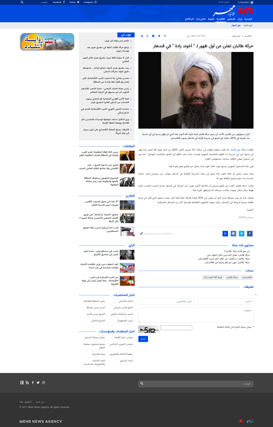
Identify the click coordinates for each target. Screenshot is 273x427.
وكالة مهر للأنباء (238, 150)
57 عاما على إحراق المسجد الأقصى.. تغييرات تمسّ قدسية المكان (101, 203)
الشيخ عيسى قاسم (96, 314)
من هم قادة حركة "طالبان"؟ (237, 251)
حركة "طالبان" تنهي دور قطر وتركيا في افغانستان (227, 262)
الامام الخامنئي (126, 301)
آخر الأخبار (189, 19)
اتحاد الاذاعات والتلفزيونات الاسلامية (94, 362)
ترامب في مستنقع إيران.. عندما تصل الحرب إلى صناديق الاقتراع (101, 252)
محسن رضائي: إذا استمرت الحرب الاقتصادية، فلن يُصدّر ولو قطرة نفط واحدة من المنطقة (105, 80)
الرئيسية (248, 19)
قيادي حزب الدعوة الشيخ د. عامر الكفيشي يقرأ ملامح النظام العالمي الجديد (98, 166)
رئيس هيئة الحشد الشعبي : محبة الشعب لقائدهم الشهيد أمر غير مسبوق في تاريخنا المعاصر (105, 90)
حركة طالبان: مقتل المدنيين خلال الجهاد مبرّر (228, 255)
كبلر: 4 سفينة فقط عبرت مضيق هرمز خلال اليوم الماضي (106, 59)
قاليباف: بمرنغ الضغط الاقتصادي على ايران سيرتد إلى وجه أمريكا (106, 131)
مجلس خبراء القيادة (123, 337)
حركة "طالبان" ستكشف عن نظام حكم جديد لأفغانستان (224, 259)
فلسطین (231, 19)
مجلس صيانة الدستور (94, 337)
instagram (89, 2)
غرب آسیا (248, 25)
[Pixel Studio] (239, 421)
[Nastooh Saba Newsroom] (248, 421)
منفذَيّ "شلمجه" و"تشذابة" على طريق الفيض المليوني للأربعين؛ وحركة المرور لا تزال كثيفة (98, 218)
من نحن (40, 402)
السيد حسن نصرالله (95, 308)
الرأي (132, 245)
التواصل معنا (25, 402)
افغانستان (247, 277)
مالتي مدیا (200, 19)
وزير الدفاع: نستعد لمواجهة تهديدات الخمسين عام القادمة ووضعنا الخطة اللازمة (105, 121)
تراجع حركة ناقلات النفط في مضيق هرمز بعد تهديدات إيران (108, 49)
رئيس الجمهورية (125, 321)
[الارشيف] (22, 383)
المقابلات (129, 146)
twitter (72, 2)
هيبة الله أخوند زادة (213, 277)
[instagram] (43, 383)
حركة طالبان (232, 277)
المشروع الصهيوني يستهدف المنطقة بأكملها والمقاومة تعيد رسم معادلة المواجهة (101, 181)
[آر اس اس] (27, 383)
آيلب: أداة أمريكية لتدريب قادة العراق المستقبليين (100, 229)
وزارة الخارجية (98, 354)
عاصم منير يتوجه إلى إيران (117, 41)
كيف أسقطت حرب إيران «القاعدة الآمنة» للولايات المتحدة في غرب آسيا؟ (99, 266)
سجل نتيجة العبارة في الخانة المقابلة (235, 327)
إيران (240, 19)
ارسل (143, 339)
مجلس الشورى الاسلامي (121, 344)
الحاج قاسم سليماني (123, 308)
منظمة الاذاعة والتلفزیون (121, 354)
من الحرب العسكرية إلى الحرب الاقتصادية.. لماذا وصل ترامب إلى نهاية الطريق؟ (100, 281)
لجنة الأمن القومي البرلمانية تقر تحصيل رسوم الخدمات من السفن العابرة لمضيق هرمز (107, 100)
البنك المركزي (126, 361)
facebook (57, 2)
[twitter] (38, 383)
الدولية (211, 19)
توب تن (126, 34)
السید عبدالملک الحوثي (122, 314)
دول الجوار (236, 25)
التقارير (130, 196)
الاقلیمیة (221, 19)
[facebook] (32, 383)
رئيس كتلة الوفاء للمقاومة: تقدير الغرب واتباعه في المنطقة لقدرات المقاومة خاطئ (98, 153)
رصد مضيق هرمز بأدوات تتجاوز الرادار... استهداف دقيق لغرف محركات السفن (106, 69)
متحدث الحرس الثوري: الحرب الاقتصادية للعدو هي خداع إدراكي (105, 110)
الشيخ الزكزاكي (98, 321)
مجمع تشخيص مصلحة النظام (94, 346)
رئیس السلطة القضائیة (94, 301)
